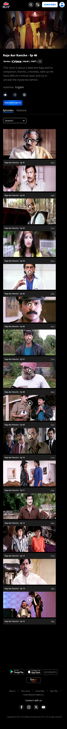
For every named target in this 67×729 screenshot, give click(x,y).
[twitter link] (36, 707)
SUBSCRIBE (50, 4)
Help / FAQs (54, 691)
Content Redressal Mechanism (33, 695)
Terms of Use (25, 691)
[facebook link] (21, 707)
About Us (12, 691)
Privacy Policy (39, 691)
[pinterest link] (43, 707)
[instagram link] (28, 707)
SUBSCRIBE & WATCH (13, 103)
